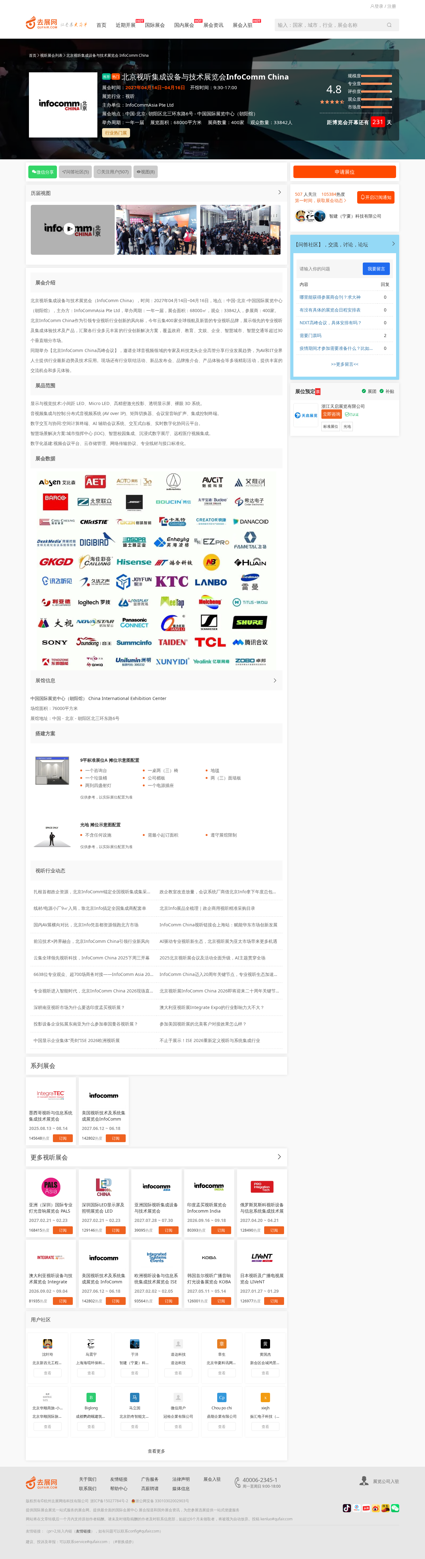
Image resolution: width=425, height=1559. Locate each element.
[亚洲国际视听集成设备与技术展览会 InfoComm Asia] (156, 1187)
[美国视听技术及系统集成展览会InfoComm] (104, 1095)
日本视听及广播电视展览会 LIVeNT (262, 1278)
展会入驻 (243, 25)
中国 (130, 113)
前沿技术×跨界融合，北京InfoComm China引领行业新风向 (92, 941)
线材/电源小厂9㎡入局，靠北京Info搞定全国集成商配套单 (90, 908)
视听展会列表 (51, 55)
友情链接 (119, 1479)
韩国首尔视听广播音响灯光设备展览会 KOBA (209, 1278)
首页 (101, 25)
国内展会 (184, 25)
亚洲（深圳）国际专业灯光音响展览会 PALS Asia (50, 1208)
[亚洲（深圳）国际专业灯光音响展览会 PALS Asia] (51, 1187)
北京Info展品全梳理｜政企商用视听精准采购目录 (207, 908)
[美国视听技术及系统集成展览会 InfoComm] (104, 1257)
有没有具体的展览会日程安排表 (330, 310)
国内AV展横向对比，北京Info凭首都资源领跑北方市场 (86, 925)
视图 (148, 172)
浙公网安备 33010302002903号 (162, 1500)
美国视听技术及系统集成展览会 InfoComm (103, 1278)
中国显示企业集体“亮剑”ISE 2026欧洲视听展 (77, 1040)
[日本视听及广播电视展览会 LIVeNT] (262, 1257)
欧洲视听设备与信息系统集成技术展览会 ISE (156, 1278)
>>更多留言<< (344, 364)
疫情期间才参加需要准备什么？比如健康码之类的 (337, 348)
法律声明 (181, 1479)
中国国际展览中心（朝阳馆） (227, 113)
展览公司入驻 (386, 1481)
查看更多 (156, 1451)
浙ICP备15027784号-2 (109, 1500)
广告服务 (150, 1479)
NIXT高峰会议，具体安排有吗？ (331, 323)
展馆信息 (45, 680)
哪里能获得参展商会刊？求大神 (330, 297)
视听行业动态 (50, 870)
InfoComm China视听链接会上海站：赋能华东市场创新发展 (219, 925)
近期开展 (126, 25)
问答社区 (77, 172)
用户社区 (41, 1319)
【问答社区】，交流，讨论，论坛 (330, 244)
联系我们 (87, 1488)
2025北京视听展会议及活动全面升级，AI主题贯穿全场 (212, 958)
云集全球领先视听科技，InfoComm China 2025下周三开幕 (92, 958)
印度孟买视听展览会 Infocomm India (207, 1208)
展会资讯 (213, 25)
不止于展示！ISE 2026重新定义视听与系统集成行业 (210, 1040)
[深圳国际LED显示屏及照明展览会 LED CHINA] (104, 1187)
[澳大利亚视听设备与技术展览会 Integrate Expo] (51, 1257)
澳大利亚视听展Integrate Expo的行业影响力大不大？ (212, 1007)
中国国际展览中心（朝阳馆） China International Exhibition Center (98, 698)
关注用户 (114, 172)
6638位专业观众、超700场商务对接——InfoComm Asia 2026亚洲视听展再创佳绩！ (116, 974)
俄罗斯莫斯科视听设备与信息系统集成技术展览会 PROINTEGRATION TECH (262, 1208)
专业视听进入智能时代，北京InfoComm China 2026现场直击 (94, 991)
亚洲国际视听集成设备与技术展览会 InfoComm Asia (156, 1208)
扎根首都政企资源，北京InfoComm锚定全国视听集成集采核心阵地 (99, 892)
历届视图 (41, 193)
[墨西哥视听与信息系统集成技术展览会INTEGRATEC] (51, 1095)
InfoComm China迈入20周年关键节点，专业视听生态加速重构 (221, 974)
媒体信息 (181, 1488)
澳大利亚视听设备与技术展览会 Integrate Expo (50, 1278)
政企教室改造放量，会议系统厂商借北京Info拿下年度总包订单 (220, 892)
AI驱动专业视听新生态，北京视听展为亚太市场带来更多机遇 (218, 941)
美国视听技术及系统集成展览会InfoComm (103, 1116)
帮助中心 (119, 1488)
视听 (130, 96)
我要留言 (376, 269)
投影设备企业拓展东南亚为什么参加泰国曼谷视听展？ (86, 1024)
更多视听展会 (49, 1157)
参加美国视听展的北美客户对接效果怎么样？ (203, 1024)
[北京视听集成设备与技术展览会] (156, 229)
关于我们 (87, 1479)
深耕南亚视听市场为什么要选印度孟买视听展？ (79, 1007)
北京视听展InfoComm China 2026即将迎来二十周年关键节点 (220, 991)
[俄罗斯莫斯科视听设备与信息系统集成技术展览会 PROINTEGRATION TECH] (262, 1187)
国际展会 (155, 25)
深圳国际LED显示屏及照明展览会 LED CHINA (103, 1208)
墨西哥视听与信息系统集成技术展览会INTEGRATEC (50, 1116)
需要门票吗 (310, 335)
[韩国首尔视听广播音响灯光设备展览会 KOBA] (209, 1257)
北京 (141, 113)
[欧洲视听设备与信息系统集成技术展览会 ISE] (156, 1257)
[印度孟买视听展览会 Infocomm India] (209, 1187)
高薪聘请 (150, 1488)
